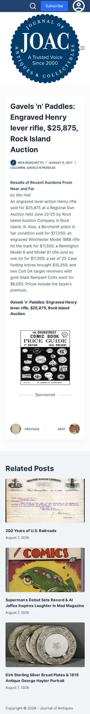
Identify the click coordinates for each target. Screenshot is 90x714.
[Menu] (82, 48)
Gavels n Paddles (41, 167)
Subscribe (54, 6)
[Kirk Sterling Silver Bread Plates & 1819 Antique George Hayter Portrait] (45, 644)
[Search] (33, 6)
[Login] (79, 6)
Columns (17, 167)
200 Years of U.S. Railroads (31, 530)
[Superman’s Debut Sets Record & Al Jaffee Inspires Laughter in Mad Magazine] (45, 570)
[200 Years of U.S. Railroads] (45, 500)
